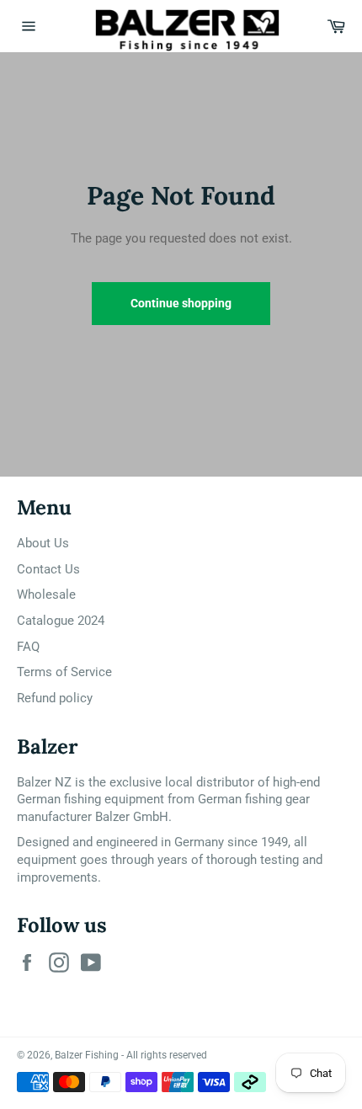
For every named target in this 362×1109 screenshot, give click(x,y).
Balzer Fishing (87, 1055)
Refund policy (55, 698)
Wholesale (46, 594)
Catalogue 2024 (60, 620)
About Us (43, 543)
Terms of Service (64, 672)
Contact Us (48, 569)
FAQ (28, 646)
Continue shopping (181, 303)
